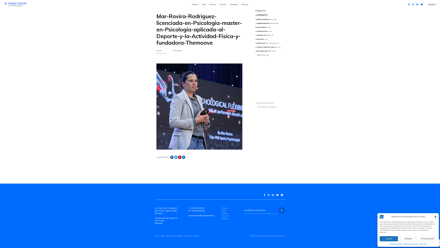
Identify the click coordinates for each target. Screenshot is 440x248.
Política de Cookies (191, 236)
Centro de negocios (264, 19)
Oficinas (259, 35)
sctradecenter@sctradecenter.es (201, 215)
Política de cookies (395, 244)
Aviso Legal (423, 244)
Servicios (259, 51)
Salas (258, 39)
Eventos (259, 27)
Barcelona (260, 15)
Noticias (225, 218)
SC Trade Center (262, 47)
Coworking (260, 23)
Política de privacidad (410, 244)
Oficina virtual (262, 31)
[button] (435, 217)
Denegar (408, 239)
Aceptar (389, 239)
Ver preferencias (427, 239)
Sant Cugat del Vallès (265, 43)
